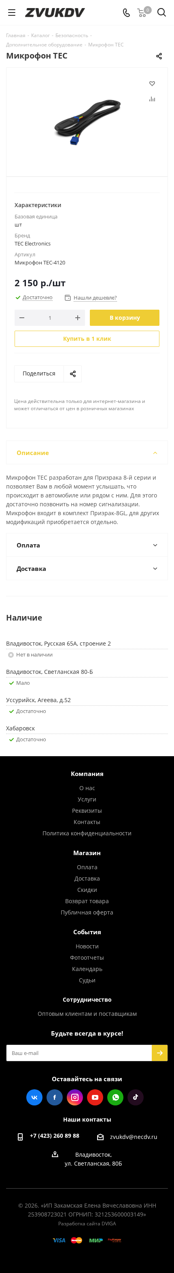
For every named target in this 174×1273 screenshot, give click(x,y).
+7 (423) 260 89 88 (54, 1135)
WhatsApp (115, 1097)
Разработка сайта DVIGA (87, 1223)
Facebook (55, 1097)
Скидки (87, 889)
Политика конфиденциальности (87, 833)
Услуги (87, 799)
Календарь (87, 969)
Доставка (87, 878)
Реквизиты (87, 810)
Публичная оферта (87, 912)
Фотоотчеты (87, 957)
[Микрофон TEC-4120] (87, 118)
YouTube (95, 1097)
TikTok (135, 1097)
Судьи (87, 980)
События (87, 932)
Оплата (87, 867)
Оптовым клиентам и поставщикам (87, 1013)
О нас (87, 788)
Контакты (87, 822)
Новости (87, 946)
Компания (87, 774)
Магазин (87, 853)
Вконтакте (34, 1097)
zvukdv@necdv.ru (133, 1137)
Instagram (75, 1097)
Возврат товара (87, 901)
